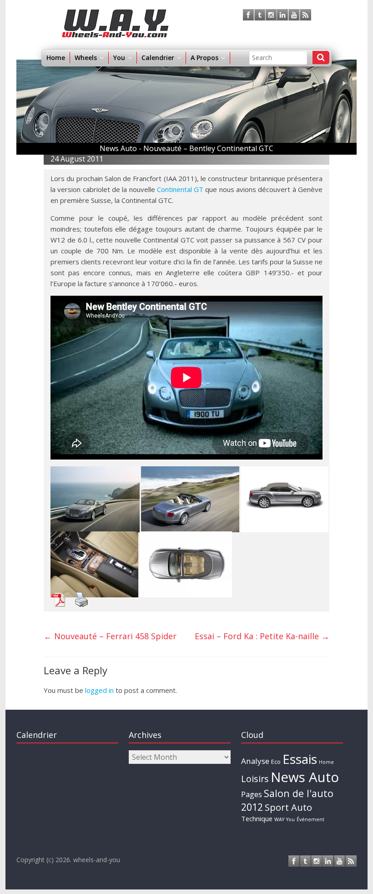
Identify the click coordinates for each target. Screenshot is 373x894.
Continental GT (180, 189)
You (290, 819)
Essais (299, 759)
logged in (99, 690)
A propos (204, 57)
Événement (310, 819)
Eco (276, 762)
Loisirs (255, 779)
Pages (251, 794)
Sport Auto (288, 807)
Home (55, 57)
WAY (279, 819)
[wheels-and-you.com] (115, 15)
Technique (256, 818)
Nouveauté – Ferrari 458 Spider (110, 636)
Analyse (255, 761)
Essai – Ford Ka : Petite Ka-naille (262, 636)
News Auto (305, 777)
